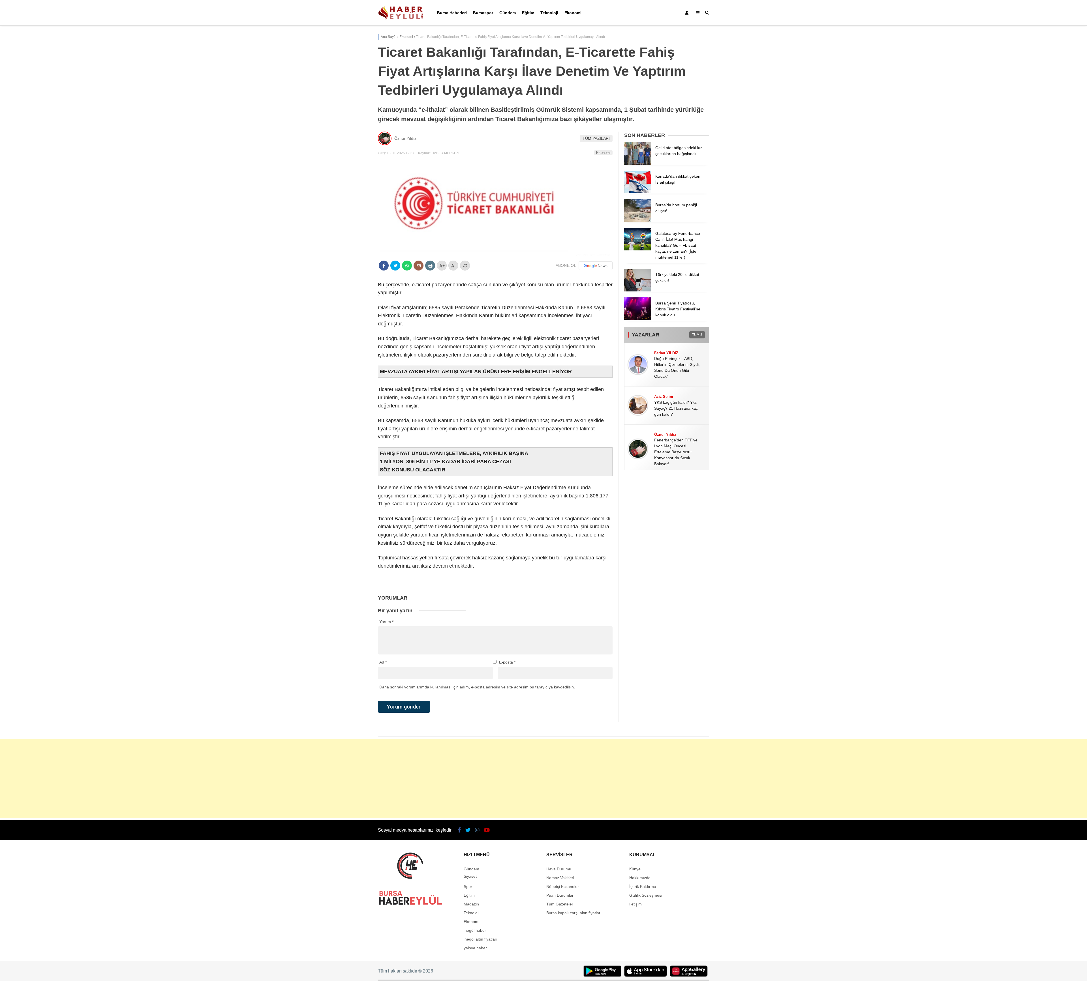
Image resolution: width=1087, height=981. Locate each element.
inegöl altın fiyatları (480, 939)
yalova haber (475, 948)
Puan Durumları (560, 895)
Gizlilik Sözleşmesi (645, 895)
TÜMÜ (697, 335)
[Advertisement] (543, 778)
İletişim (635, 904)
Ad (383, 662)
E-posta (507, 662)
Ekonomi (572, 12)
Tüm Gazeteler (559, 904)
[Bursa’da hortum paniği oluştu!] (637, 220)
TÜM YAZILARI (596, 138)
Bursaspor (483, 12)
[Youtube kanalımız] (487, 830)
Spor (468, 886)
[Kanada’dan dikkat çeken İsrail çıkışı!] (637, 192)
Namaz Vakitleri (560, 877)
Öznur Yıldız (405, 138)
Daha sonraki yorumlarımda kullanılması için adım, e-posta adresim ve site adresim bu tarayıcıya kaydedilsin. (477, 687)
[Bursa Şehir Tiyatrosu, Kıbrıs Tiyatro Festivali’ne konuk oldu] (637, 318)
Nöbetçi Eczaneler (562, 886)
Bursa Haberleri (452, 12)
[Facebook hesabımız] (459, 830)
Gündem (507, 12)
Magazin (471, 904)
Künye (635, 869)
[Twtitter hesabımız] (467, 830)
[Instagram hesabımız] (477, 830)
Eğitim (528, 12)
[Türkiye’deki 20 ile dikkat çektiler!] (637, 290)
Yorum (386, 621)
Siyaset (470, 876)
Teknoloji (549, 12)
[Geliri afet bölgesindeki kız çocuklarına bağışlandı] (637, 163)
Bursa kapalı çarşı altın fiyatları (574, 913)
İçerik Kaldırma (642, 886)
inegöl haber (475, 930)
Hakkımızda (640, 877)
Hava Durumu (558, 869)
